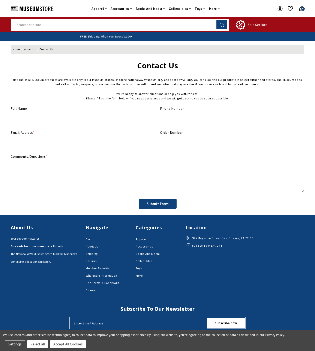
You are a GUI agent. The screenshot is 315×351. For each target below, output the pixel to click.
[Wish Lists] (289, 8)
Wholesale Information (101, 276)
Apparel (98, 8)
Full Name (19, 108)
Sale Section (257, 24)
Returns (91, 261)
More (213, 8)
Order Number (171, 132)
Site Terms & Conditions (102, 283)
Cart (89, 239)
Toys (198, 8)
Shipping (92, 254)
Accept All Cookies (68, 344)
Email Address (22, 132)
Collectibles (178, 8)
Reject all (37, 344)
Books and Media (149, 8)
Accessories (120, 8)
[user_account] (278, 8)
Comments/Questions (29, 156)
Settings (15, 344)
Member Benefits (98, 268)
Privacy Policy (274, 335)
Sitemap (91, 290)
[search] (221, 24)
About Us (92, 246)
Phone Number (172, 108)
